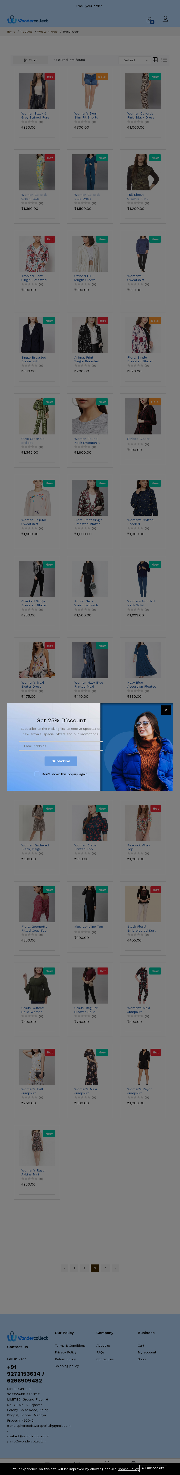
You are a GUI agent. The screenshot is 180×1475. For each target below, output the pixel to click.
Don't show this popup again (64, 774)
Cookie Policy (128, 1469)
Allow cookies (153, 1468)
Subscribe (61, 761)
